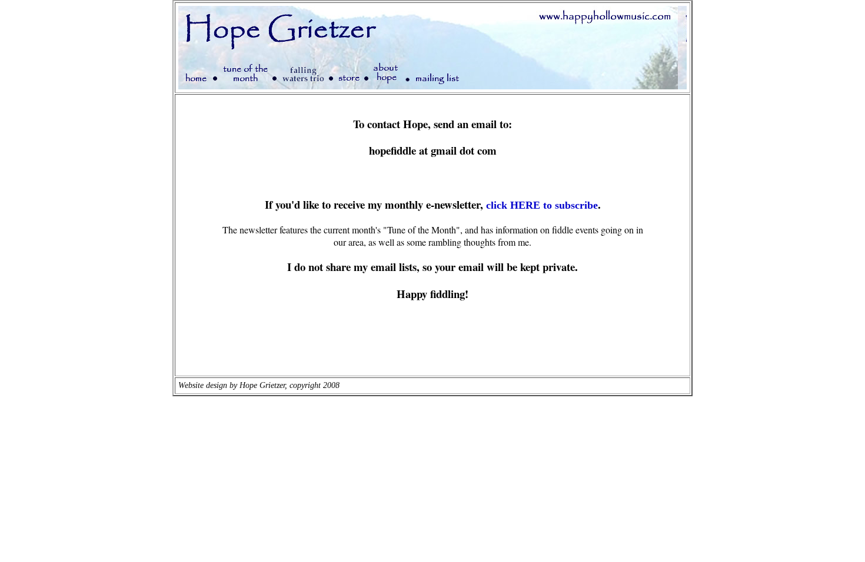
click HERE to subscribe (542, 205)
